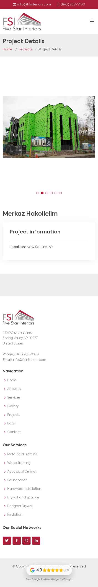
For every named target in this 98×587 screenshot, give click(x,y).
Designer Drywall (20, 506)
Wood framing (19, 463)
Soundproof (17, 480)
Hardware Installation (24, 488)
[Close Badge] (70, 566)
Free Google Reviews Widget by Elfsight (49, 579)
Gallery (12, 406)
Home (7, 49)
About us (14, 389)
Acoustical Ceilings (22, 471)
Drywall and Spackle (23, 497)
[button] (37, 193)
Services (13, 397)
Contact (14, 432)
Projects (25, 49)
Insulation (14, 514)
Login (11, 423)
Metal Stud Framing (22, 454)
